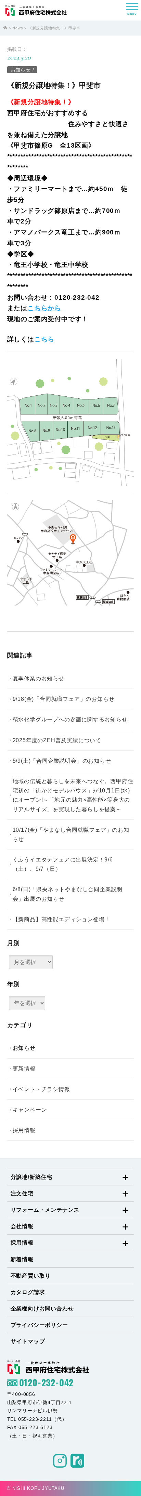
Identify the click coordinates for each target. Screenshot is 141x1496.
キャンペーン (30, 1110)
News (17, 28)
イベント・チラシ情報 (41, 1089)
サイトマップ (28, 1341)
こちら (44, 339)
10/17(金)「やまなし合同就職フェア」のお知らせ (71, 834)
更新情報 (24, 1069)
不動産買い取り (31, 1276)
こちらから (44, 308)
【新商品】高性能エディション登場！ (62, 919)
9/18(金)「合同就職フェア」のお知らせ (64, 699)
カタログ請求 (28, 1292)
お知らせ (21, 69)
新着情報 (22, 1259)
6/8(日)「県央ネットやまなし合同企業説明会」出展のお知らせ (68, 893)
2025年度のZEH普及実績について (57, 740)
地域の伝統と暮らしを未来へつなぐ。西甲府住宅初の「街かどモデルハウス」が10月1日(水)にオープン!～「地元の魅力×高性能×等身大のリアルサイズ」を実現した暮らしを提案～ (73, 795)
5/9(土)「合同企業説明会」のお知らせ (62, 761)
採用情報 (24, 1130)
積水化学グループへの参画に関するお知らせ (70, 719)
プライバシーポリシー (39, 1325)
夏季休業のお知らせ (38, 678)
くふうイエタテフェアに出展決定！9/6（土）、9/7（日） (63, 864)
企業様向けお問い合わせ (42, 1308)
